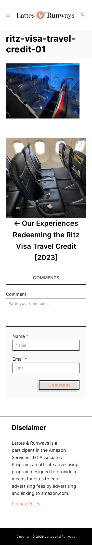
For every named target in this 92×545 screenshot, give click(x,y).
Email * (20, 359)
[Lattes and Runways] (45, 15)
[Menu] (8, 15)
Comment (16, 294)
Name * (20, 336)
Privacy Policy (26, 503)
